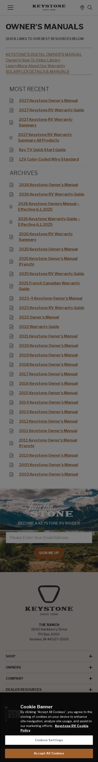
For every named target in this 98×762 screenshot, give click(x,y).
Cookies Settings (49, 740)
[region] (49, 727)
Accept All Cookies (49, 753)
